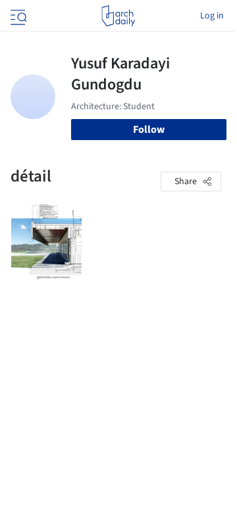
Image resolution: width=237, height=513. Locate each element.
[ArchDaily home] (118, 15)
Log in (212, 15)
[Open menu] (17, 16)
